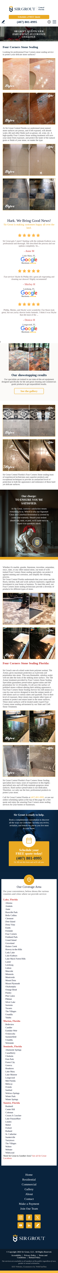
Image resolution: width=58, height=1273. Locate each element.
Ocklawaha (10, 1034)
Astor (7, 909)
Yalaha (8, 1017)
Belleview (9, 1024)
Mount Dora (10, 980)
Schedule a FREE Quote (29, 17)
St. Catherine (10, 1134)
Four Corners (11, 934)
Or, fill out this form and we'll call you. (29, 862)
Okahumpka (10, 986)
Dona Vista (10, 925)
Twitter (38, 1217)
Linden (8, 1122)
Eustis (8, 928)
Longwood (10, 1078)
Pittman (8, 999)
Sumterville (10, 1137)
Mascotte (9, 971)
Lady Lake (10, 952)
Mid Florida (10, 1081)
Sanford (8, 1090)
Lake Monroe (11, 1074)
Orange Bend (11, 990)
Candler (8, 1027)
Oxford (8, 1128)
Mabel (8, 1125)
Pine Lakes (10, 996)
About (29, 1194)
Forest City (10, 1062)
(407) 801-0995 (27, 22)
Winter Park (10, 1096)
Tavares (8, 1008)
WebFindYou (41, 1267)
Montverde (10, 977)
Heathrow (9, 1068)
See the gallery (29, 391)
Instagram (21, 1217)
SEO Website (17, 1267)
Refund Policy (34, 1258)
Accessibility (16, 1255)
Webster (8, 1149)
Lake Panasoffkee (13, 1119)
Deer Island (10, 921)
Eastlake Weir (11, 1030)
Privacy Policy (30, 1255)
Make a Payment (29, 1203)
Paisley (8, 993)
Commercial (29, 1184)
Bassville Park (11, 912)
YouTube (21, 1225)
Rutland (8, 1131)
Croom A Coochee (13, 1115)
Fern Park (9, 1059)
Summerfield (10, 1037)
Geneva (8, 1065)
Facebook (29, 1217)
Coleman (9, 1112)
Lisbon (8, 968)
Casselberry (10, 1053)
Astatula (8, 906)
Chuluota (9, 1056)
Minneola (9, 974)
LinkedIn (29, 1225)
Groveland (9, 943)
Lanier (8, 962)
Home (29, 1174)
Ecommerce (28, 1267)
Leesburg (9, 965)
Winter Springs (11, 1099)
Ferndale (9, 931)
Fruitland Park (11, 937)
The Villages (10, 1011)
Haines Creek (11, 946)
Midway (9, 1084)
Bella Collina (11, 915)
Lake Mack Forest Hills (15, 959)
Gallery (29, 1189)
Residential (29, 1179)
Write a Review (3, 21)
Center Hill (10, 1109)
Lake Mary (10, 1071)
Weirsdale (9, 1043)
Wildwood (9, 1153)
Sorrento (9, 1005)
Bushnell (9, 1106)
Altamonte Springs (13, 1050)
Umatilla (9, 1014)
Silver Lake (10, 1002)
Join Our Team (29, 1208)
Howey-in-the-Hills (13, 949)
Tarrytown (9, 1140)
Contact (29, 1199)
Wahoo (8, 1146)
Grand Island (10, 940)
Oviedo (8, 1087)
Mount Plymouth (12, 983)
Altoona (8, 903)
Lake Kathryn (11, 955)
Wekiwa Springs (12, 1093)
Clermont (9, 918)
